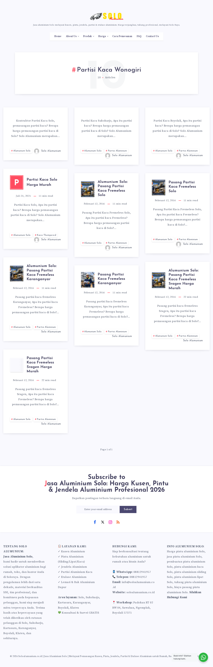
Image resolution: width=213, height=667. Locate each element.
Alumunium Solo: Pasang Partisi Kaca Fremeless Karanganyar (42, 272)
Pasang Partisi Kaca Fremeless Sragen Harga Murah (40, 364)
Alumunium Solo (22, 151)
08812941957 (142, 572)
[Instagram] (110, 522)
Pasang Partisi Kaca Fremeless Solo (182, 186)
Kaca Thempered (46, 235)
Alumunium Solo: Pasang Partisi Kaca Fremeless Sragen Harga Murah (184, 279)
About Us (71, 36)
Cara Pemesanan (122, 36)
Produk (87, 36)
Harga (102, 36)
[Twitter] (103, 522)
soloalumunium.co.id (140, 592)
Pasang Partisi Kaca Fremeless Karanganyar (111, 279)
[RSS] (118, 522)
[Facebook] (95, 522)
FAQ (139, 36)
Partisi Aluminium (117, 151)
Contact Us (152, 36)
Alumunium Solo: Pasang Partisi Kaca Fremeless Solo (113, 188)
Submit (128, 509)
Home (57, 36)
